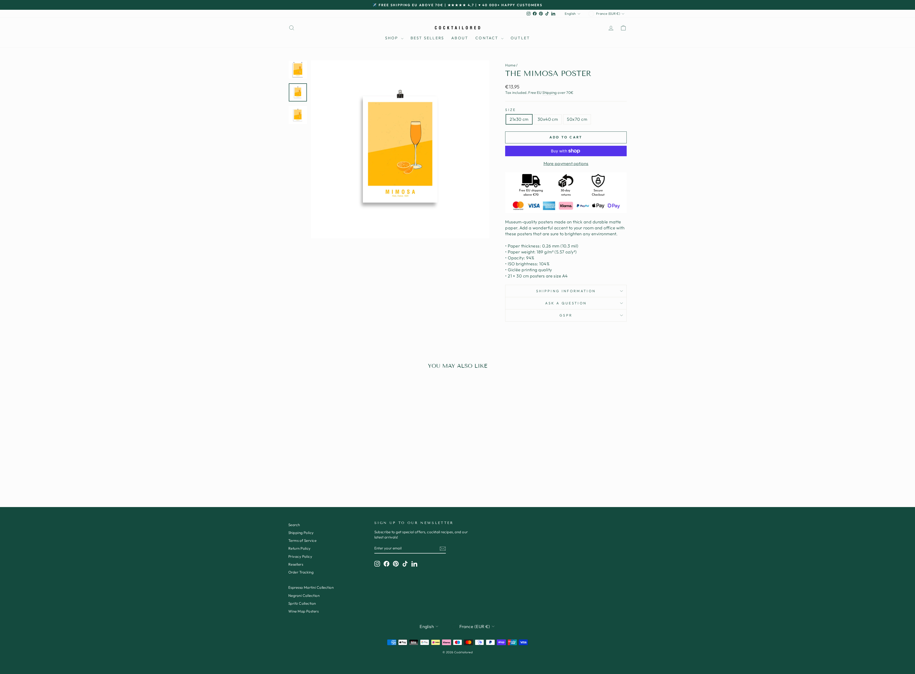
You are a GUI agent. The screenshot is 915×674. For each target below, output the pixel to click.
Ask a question (566, 303)
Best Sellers (427, 37)
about (459, 37)
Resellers (295, 564)
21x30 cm (519, 119)
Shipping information (566, 291)
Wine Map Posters (303, 611)
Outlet (520, 37)
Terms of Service (302, 540)
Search (294, 525)
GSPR (565, 315)
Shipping (549, 92)
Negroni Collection (304, 595)
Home (510, 65)
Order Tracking (301, 572)
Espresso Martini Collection (311, 587)
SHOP (392, 37)
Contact (487, 37)
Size (510, 110)
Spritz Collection (302, 603)
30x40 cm (548, 119)
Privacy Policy (300, 556)
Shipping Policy (301, 532)
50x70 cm (577, 119)
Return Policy (299, 548)
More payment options (566, 163)
